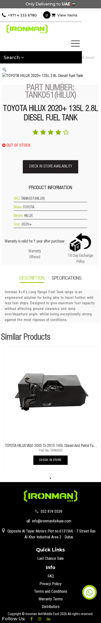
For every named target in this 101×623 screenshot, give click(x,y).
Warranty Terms (50, 599)
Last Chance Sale (50, 558)
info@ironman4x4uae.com (51, 521)
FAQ (51, 576)
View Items (61, 15)
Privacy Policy (50, 583)
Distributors (51, 606)
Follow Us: (14, 619)
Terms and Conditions (50, 591)
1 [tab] (50, 478)
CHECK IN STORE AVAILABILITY (50, 167)
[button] (4, 69)
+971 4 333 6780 (22, 15)
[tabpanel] (50, 408)
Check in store (50, 460)
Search (12, 57)
